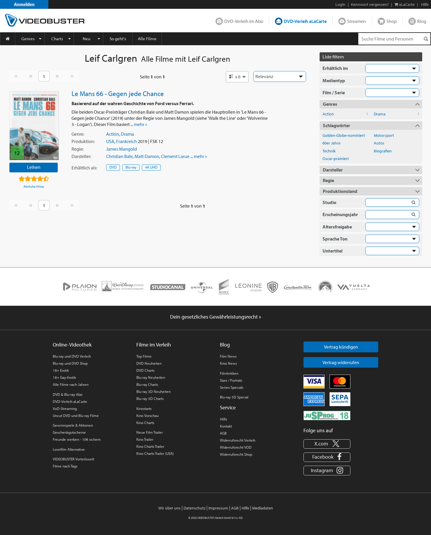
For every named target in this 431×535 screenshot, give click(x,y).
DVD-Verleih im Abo (243, 21)
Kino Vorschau (147, 415)
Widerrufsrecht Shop (236, 454)
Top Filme (144, 356)
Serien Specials (231, 387)
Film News (228, 356)
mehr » (140, 124)
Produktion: (83, 141)
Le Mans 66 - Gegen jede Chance (118, 93)
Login (340, 4)
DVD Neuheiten (149, 363)
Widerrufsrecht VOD (236, 447)
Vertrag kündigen (341, 347)
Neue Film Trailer (149, 432)
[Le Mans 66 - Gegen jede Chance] (34, 125)
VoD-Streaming (65, 408)
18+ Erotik (61, 370)
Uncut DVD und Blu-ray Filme (76, 415)
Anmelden (24, 4)
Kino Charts (145, 422)
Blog (421, 21)
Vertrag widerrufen (341, 362)
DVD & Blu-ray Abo (67, 394)
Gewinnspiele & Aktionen (73, 425)
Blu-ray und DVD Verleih (72, 356)
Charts (57, 38)
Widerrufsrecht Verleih (237, 440)
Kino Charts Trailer (150, 446)
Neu (86, 38)
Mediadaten (262, 508)
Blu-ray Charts (147, 384)
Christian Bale (119, 156)
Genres (28, 38)
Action (112, 134)
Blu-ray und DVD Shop (70, 363)
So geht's (118, 38)
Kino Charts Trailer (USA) (155, 453)
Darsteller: (81, 156)
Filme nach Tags (65, 466)
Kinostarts (144, 408)
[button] (237, 76)
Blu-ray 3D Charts (150, 398)
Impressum (218, 508)
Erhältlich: (84, 168)
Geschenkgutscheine (69, 432)
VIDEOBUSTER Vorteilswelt (73, 459)
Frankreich (126, 141)
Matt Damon (147, 156)
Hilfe (223, 419)
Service (228, 407)
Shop (391, 21)
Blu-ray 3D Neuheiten (153, 391)
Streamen (356, 21)
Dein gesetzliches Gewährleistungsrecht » (215, 316)
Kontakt (226, 426)
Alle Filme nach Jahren (71, 384)
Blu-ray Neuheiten (150, 377)
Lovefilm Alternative (69, 449)
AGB (223, 433)
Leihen (33, 167)
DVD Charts (145, 370)
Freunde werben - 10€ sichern (77, 439)
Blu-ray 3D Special (234, 397)
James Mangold (121, 149)
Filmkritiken (229, 373)
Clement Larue (175, 156)
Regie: (78, 149)
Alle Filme (147, 38)
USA (110, 141)
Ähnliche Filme (33, 186)
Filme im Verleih (153, 344)
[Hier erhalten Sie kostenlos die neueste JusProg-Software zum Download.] (326, 415)
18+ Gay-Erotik (64, 377)
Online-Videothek (72, 344)
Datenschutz (195, 508)
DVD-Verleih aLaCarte (305, 21)
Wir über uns (169, 508)
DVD (113, 167)
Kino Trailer (144, 439)
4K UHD (151, 167)
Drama (127, 134)
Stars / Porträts (231, 380)
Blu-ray (130, 167)
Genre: (78, 134)
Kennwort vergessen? (370, 4)
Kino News (228, 363)
